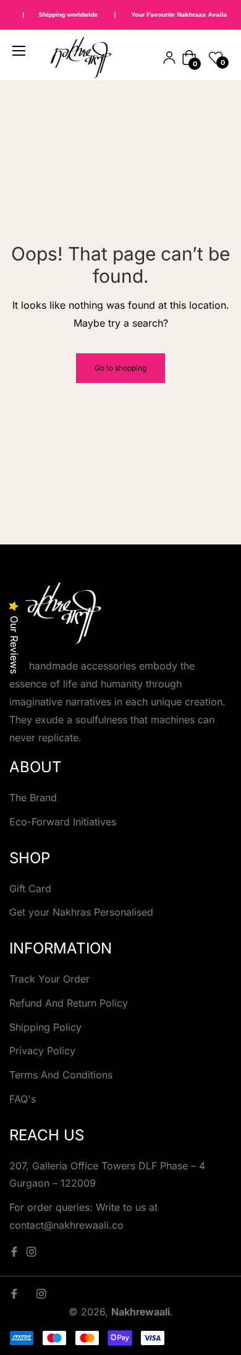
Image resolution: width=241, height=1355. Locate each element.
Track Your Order (49, 979)
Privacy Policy (42, 1050)
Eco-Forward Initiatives (62, 821)
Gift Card (30, 888)
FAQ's (22, 1099)
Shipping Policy (45, 1027)
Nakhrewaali (140, 1312)
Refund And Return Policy (68, 1003)
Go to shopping (120, 367)
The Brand (33, 797)
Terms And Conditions (60, 1075)
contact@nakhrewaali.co (66, 1225)
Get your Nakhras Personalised (81, 912)
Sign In (169, 57)
